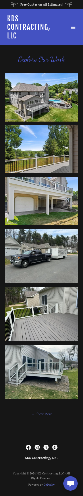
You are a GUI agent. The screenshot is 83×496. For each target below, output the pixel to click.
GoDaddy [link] (49, 484)
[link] (30, 37)
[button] (73, 27)
